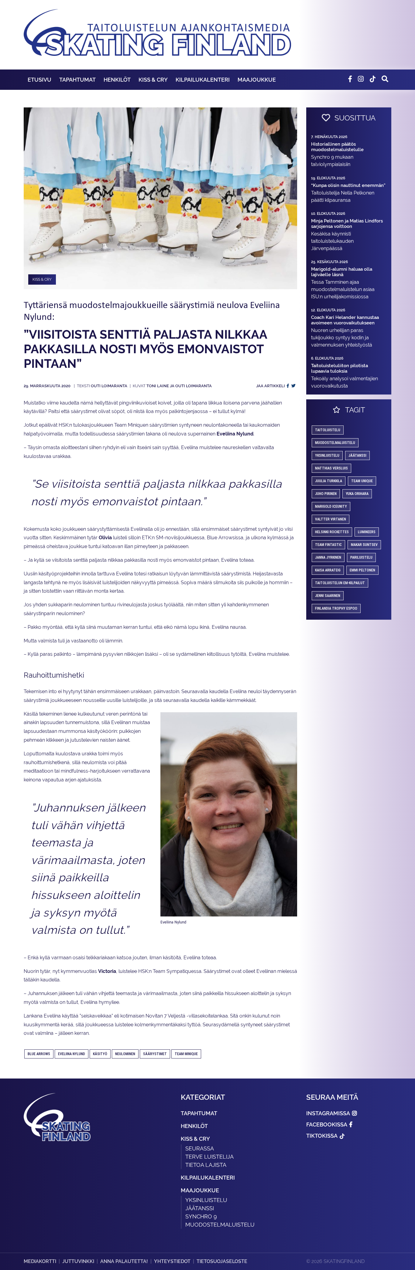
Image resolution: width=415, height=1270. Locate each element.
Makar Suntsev (364, 545)
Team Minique (186, 1054)
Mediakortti (40, 1261)
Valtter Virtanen (330, 519)
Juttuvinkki (78, 1261)
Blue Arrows (39, 1054)
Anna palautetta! (124, 1261)
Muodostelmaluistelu (335, 443)
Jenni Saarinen (327, 596)
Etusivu (39, 79)
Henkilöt (117, 79)
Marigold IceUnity (331, 506)
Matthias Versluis (331, 468)
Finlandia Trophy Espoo (336, 608)
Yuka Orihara (357, 494)
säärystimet (155, 1054)
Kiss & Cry (153, 79)
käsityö (100, 1054)
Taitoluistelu (327, 430)
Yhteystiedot (172, 1261)
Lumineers (367, 532)
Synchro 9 (201, 1216)
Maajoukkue (257, 79)
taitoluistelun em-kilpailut (340, 583)
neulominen (125, 1054)
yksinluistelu (327, 455)
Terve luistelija (209, 1156)
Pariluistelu (361, 557)
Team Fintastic (328, 545)
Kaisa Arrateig (328, 570)
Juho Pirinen (326, 494)
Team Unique (362, 481)
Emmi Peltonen (362, 570)
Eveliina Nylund (71, 1054)
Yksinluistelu (206, 1200)
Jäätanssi (357, 455)
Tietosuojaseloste (222, 1261)
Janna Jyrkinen (328, 557)
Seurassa (199, 1148)
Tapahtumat (77, 79)
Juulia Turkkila (328, 481)
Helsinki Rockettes (332, 532)
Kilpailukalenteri (203, 79)
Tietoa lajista (205, 1165)
